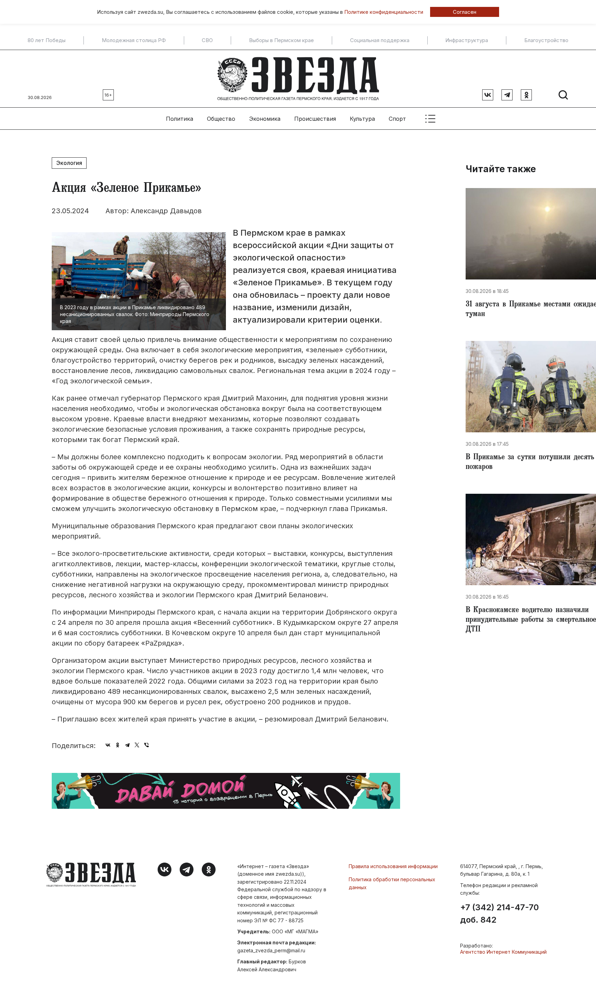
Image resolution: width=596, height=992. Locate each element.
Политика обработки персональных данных (392, 883)
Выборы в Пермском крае (281, 40)
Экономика (264, 118)
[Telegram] (127, 745)
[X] (137, 745)
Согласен (464, 12)
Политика (179, 118)
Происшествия (315, 118)
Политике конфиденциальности (383, 12)
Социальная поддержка (379, 40)
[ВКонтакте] (108, 745)
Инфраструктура (466, 40)
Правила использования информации (393, 866)
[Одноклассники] (117, 745)
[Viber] (146, 745)
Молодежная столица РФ (134, 40)
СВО (207, 40)
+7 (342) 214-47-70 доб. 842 (499, 913)
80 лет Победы (47, 40)
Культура (362, 118)
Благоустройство (546, 40)
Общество (221, 118)
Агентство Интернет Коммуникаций (503, 952)
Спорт (397, 118)
